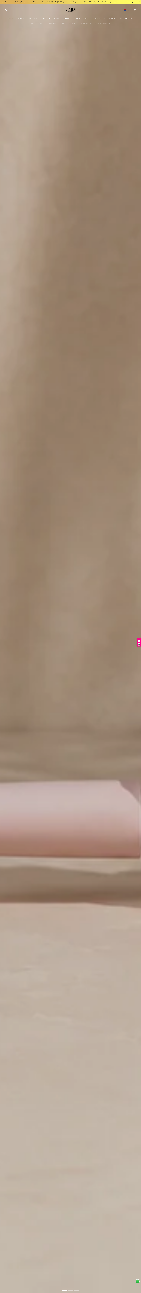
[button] (6, 10)
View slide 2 (70, 1289)
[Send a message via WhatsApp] (137, 1281)
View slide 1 (64, 1289)
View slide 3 (76, 1289)
